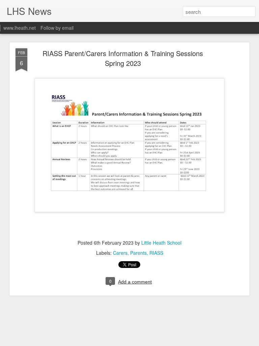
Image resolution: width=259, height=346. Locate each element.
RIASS (156, 252)
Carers (120, 252)
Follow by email (57, 27)
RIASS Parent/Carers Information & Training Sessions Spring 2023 (122, 58)
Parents (138, 252)
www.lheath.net (19, 27)
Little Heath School (161, 242)
